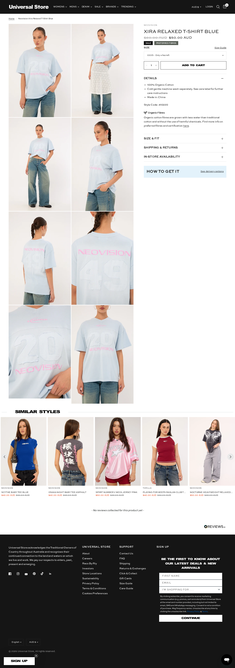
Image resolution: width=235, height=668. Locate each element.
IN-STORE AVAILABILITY (162, 156)
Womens (58, 7)
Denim (85, 7)
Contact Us (126, 553)
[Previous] (4, 457)
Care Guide (126, 588)
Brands (111, 7)
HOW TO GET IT (163, 172)
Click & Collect (128, 573)
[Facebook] (12, 574)
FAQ (122, 558)
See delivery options (212, 171)
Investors (88, 568)
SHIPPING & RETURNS (161, 147)
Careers (87, 558)
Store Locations (92, 573)
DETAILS (150, 78)
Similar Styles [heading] (37, 412)
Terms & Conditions (94, 588)
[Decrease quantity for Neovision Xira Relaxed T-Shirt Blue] (146, 65)
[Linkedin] (52, 574)
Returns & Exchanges (132, 568)
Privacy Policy (90, 583)
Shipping (124, 563)
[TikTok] (44, 573)
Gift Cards (125, 578)
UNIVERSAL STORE (96, 547)
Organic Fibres (156, 113)
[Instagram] (20, 574)
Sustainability (90, 578)
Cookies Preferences (95, 593)
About (86, 553)
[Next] (230, 457)
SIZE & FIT (151, 138)
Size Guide (125, 583)
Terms (205, 612)
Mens (73, 7)
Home (11, 19)
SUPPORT (126, 547)
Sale (98, 7)
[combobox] (189, 590)
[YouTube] (28, 574)
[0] (223, 7)
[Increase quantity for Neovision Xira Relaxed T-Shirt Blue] (156, 65)
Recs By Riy (89, 563)
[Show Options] (219, 590)
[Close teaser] (36, 656)
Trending (127, 7)
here (186, 126)
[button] (19, 661)
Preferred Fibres (166, 43)
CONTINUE (190, 618)
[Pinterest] (36, 574)
